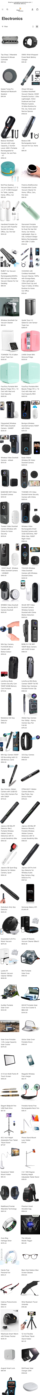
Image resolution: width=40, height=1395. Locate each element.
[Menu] (2, 9)
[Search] (7, 9)
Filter (6, 26)
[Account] (32, 9)
